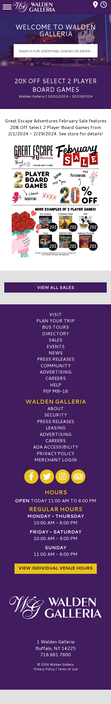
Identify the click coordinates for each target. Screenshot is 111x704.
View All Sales (55, 287)
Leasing (55, 427)
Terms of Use (68, 669)
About (55, 408)
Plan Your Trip (55, 320)
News (56, 352)
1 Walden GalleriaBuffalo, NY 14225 (56, 644)
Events (56, 346)
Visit (55, 314)
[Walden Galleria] (55, 607)
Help (55, 384)
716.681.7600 (55, 654)
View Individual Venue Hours (55, 568)
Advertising (55, 371)
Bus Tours (55, 327)
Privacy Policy (55, 453)
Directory (55, 333)
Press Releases (55, 359)
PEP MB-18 (55, 391)
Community (55, 365)
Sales (55, 339)
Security (55, 414)
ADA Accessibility (55, 446)
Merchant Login (55, 459)
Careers (55, 378)
